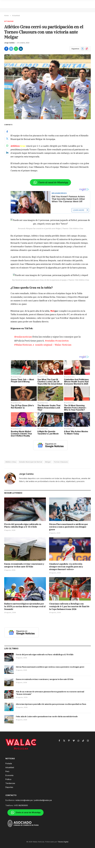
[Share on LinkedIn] (21, 49)
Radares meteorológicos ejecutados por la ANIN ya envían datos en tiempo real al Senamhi (25, 606)
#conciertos (62, 340)
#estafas (50, 340)
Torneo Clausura (61, 462)
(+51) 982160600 (21, 805)
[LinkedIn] (7, 152)
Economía (9, 775)
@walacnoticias (23, 336)
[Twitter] (7, 139)
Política (8, 779)
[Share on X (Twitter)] (11, 49)
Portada (8, 763)
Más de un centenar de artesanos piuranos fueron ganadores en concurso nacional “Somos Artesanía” (50, 693)
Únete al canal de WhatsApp (53, 182)
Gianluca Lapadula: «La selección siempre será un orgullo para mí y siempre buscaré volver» (66, 567)
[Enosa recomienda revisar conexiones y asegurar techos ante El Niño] (25, 549)
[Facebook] (7, 132)
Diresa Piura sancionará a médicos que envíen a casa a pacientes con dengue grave (68, 527)
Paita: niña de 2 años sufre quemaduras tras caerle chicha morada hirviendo (47, 716)
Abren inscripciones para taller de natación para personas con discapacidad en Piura (51, 704)
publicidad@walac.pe (43, 800)
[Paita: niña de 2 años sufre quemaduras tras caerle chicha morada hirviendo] (9, 719)
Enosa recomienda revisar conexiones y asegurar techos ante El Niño (24, 565)
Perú (7, 771)
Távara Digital (63, 842)
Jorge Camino (9, 43)
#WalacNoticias (23, 344)
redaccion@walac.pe (24, 800)
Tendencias (10, 783)
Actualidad (8, 21)
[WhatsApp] (7, 146)
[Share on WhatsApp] (16, 49)
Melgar (48, 462)
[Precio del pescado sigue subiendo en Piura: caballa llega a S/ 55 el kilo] (25, 509)
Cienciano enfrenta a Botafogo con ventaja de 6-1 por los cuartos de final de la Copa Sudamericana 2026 (69, 606)
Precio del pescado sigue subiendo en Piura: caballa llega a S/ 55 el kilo (22, 525)
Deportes (9, 787)
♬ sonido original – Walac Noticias (51, 344)
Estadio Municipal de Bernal (30, 462)
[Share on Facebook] (6, 49)
